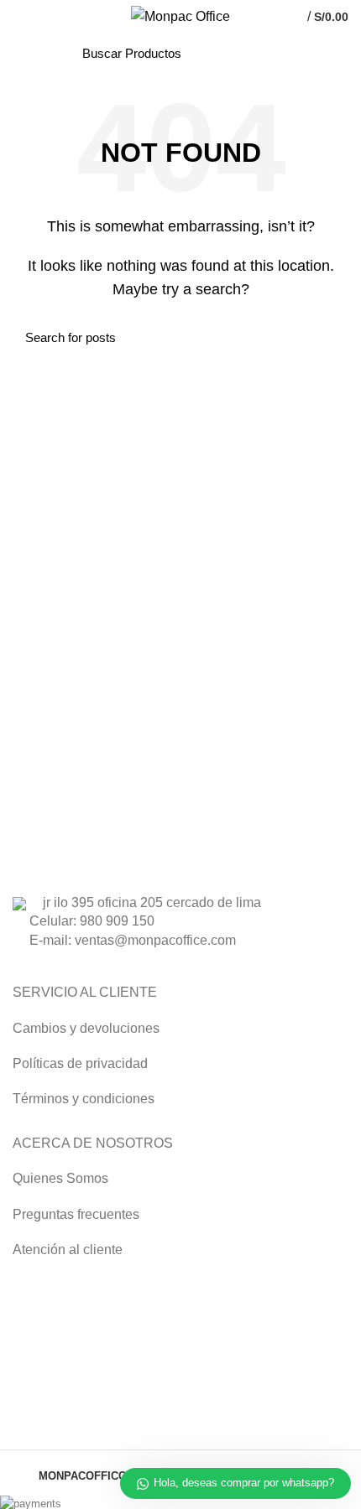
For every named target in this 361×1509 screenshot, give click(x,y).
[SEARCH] (269, 53)
